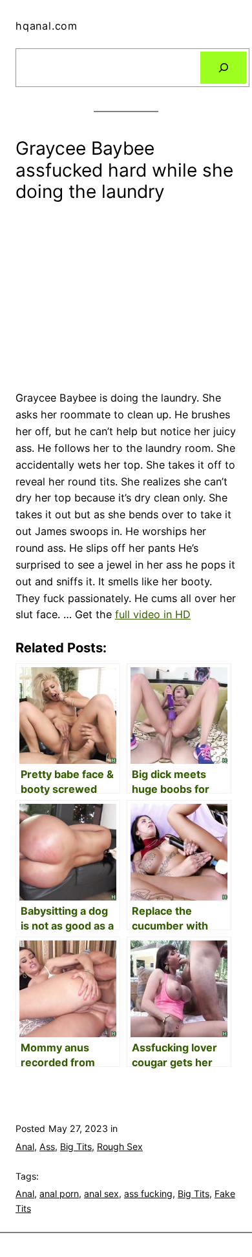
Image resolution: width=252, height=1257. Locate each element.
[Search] (223, 68)
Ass (47, 1146)
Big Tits (76, 1146)
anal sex (101, 1193)
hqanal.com (47, 25)
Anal (25, 1146)
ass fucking (148, 1193)
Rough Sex (120, 1146)
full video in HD (153, 614)
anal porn (59, 1193)
